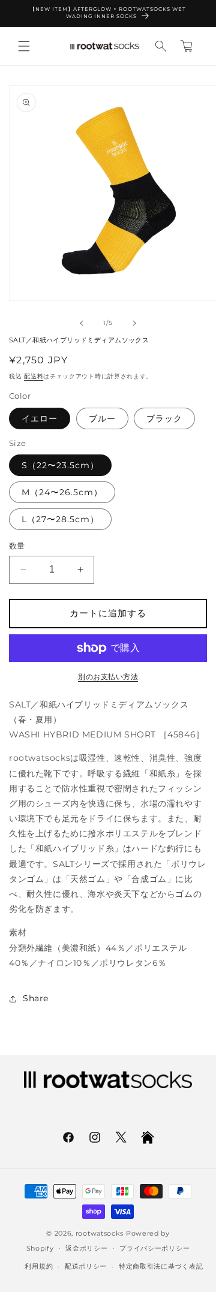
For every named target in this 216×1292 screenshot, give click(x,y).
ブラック (164, 418)
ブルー (102, 418)
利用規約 (39, 1266)
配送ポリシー (86, 1266)
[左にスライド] (81, 323)
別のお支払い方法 (108, 676)
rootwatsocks (100, 1233)
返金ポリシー (86, 1248)
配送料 (33, 376)
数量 (17, 545)
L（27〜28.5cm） (60, 519)
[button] (24, 46)
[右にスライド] (134, 323)
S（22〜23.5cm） (60, 465)
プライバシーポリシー (154, 1248)
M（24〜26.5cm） (62, 492)
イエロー (40, 418)
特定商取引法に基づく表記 (161, 1266)
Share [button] (36, 998)
